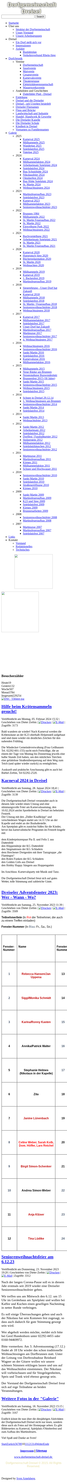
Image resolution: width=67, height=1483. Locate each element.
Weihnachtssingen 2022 (36, 229)
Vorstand (21, 543)
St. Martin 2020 (32, 262)
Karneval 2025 (31, 139)
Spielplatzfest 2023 (33, 197)
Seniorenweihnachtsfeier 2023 (40, 207)
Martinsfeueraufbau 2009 (37, 497)
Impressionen (23, 45)
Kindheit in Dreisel (26, 126)
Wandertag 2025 (32, 145)
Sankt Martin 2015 (33, 381)
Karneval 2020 (31, 252)
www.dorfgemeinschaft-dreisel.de (33, 1456)
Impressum (27, 1450)
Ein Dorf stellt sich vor (28, 42)
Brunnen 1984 (31, 213)
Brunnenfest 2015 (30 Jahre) (39, 378)
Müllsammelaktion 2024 (36, 161)
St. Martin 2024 (32, 184)
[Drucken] (44, 722)
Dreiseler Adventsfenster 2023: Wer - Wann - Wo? (29, 894)
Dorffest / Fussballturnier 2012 (40, 436)
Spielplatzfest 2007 (33, 533)
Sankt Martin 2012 (33, 426)
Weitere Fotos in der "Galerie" (30, 1398)
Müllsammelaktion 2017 (36, 320)
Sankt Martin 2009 (33, 494)
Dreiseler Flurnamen (27, 106)
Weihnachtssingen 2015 (36, 388)
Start (4, 1443)
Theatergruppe (31, 81)
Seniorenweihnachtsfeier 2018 (40, 307)
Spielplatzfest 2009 (33, 504)
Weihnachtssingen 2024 (36, 187)
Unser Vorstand (24, 32)
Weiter (39, 1443)
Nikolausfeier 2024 (33, 174)
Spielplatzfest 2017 (33, 323)
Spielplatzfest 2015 (33, 391)
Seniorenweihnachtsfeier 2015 (40, 384)
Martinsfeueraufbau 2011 (37, 459)
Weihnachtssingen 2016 (36, 346)
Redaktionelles (24, 546)
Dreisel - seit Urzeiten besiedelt (33, 103)
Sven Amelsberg (25, 1478)
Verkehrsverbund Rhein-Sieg (39, 55)
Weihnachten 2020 (33, 265)
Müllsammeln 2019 (34, 271)
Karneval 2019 (31, 274)
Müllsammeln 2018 (34, 297)
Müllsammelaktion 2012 (36, 443)
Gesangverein (30, 74)
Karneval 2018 (31, 294)
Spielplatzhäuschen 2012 (37, 446)
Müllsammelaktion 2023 (36, 203)
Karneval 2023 (31, 200)
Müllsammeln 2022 (34, 216)
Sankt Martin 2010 (33, 478)
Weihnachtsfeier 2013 (35, 420)
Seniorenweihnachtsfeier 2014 (40, 404)
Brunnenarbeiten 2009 (35, 510)
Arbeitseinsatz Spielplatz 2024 (40, 165)
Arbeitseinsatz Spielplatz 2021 (40, 239)
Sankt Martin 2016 (33, 352)
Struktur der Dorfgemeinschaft (33, 29)
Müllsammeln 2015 (34, 368)
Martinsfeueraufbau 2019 (37, 281)
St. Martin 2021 (32, 242)
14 (34, 1443)
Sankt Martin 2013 (33, 417)
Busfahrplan (30, 52)
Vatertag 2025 (31, 152)
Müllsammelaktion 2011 (36, 465)
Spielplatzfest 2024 (33, 168)
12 (28, 1443)
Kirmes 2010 (30, 488)
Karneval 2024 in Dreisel (24, 780)
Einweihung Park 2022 (36, 226)
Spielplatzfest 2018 (33, 300)
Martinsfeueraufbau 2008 (37, 520)
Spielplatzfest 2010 (33, 481)
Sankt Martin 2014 (33, 407)
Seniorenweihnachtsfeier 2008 (40, 517)
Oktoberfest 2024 (33, 178)
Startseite (14, 22)
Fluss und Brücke (26, 110)
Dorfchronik (16, 58)
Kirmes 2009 (30, 507)
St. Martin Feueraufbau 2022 (39, 220)
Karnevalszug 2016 (34, 359)
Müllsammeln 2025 (34, 142)
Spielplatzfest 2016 (33, 355)
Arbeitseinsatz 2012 (34, 430)
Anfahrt (20, 48)
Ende (46, 1443)
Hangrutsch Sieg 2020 (35, 255)
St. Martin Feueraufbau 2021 (39, 245)
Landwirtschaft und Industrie (32, 113)
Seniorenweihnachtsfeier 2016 (40, 349)
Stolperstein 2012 (33, 439)
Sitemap (41, 1450)
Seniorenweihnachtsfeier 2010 (40, 475)
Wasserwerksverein (34, 87)
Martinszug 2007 (32, 527)
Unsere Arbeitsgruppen (29, 35)
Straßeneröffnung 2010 (36, 485)
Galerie (13, 132)
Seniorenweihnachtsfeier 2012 (40, 449)
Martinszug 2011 (32, 455)
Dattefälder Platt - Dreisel (37, 94)
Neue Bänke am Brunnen (37, 371)
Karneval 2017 (31, 317)
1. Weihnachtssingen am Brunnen (42, 401)
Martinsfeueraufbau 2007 (37, 530)
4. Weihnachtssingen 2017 (38, 339)
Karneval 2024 (31, 158)
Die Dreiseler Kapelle (28, 119)
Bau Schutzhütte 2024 (35, 171)
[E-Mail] (58, 722)
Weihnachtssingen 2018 (36, 310)
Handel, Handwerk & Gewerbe (33, 116)
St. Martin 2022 (32, 223)
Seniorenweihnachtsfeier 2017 (40, 336)
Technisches (22, 549)
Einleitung (21, 97)
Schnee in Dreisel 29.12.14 (38, 397)
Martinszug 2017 (32, 333)
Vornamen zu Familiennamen (32, 129)
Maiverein (28, 71)
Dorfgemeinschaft (33, 64)
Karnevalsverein (32, 77)
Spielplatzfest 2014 (33, 410)
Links (12, 536)
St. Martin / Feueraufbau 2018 (40, 304)
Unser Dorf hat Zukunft (36, 326)
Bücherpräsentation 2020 (37, 258)
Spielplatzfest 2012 (33, 433)
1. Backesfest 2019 (33, 278)
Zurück (11, 1443)
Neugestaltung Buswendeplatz (40, 375)
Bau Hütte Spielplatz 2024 (38, 181)
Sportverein (29, 68)
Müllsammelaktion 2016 (36, 362)
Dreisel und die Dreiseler (30, 100)
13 (31, 1443)
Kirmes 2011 (30, 462)
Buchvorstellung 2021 (35, 236)
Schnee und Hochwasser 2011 (40, 468)
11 (26, 1443)
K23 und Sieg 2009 (34, 501)
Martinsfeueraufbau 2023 (37, 194)
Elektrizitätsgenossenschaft (38, 84)
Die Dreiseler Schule (27, 123)
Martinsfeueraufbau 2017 (37, 329)
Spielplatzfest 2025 (33, 148)
